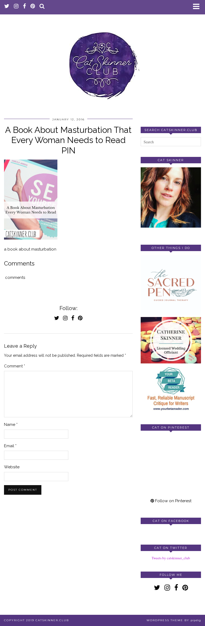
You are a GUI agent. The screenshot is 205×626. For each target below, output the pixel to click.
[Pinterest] (156, 450)
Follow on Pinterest (172, 500)
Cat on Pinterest (171, 427)
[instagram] (16, 6)
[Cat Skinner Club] (102, 61)
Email (10, 445)
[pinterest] (32, 6)
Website (11, 467)
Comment (14, 366)
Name (11, 424)
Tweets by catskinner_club (171, 558)
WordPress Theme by (174, 620)
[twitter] (7, 6)
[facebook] (24, 6)
